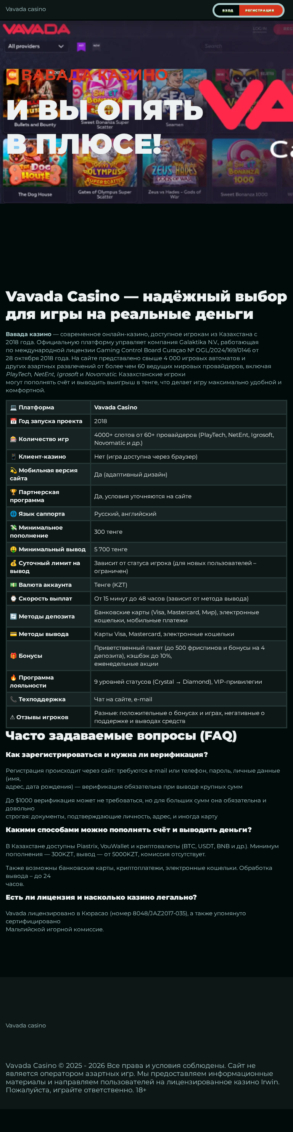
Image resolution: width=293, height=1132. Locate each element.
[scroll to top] (282, 1092)
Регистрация (259, 10)
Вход (227, 10)
